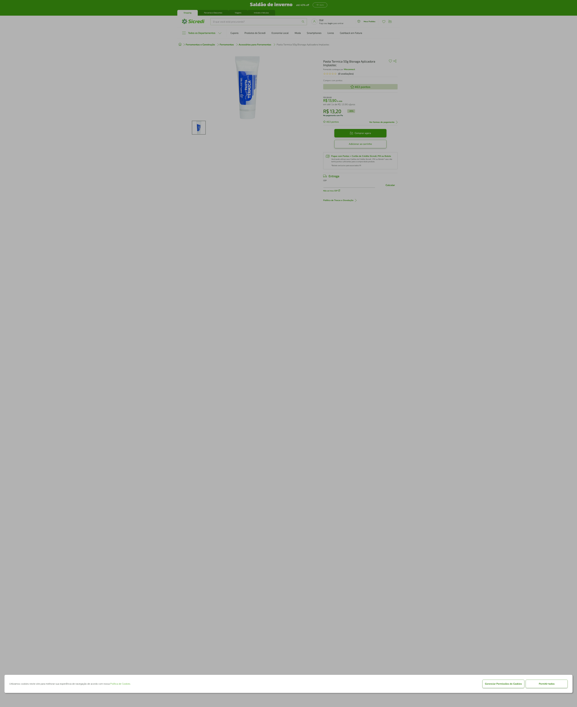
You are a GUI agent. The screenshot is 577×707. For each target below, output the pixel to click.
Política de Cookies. (120, 684)
